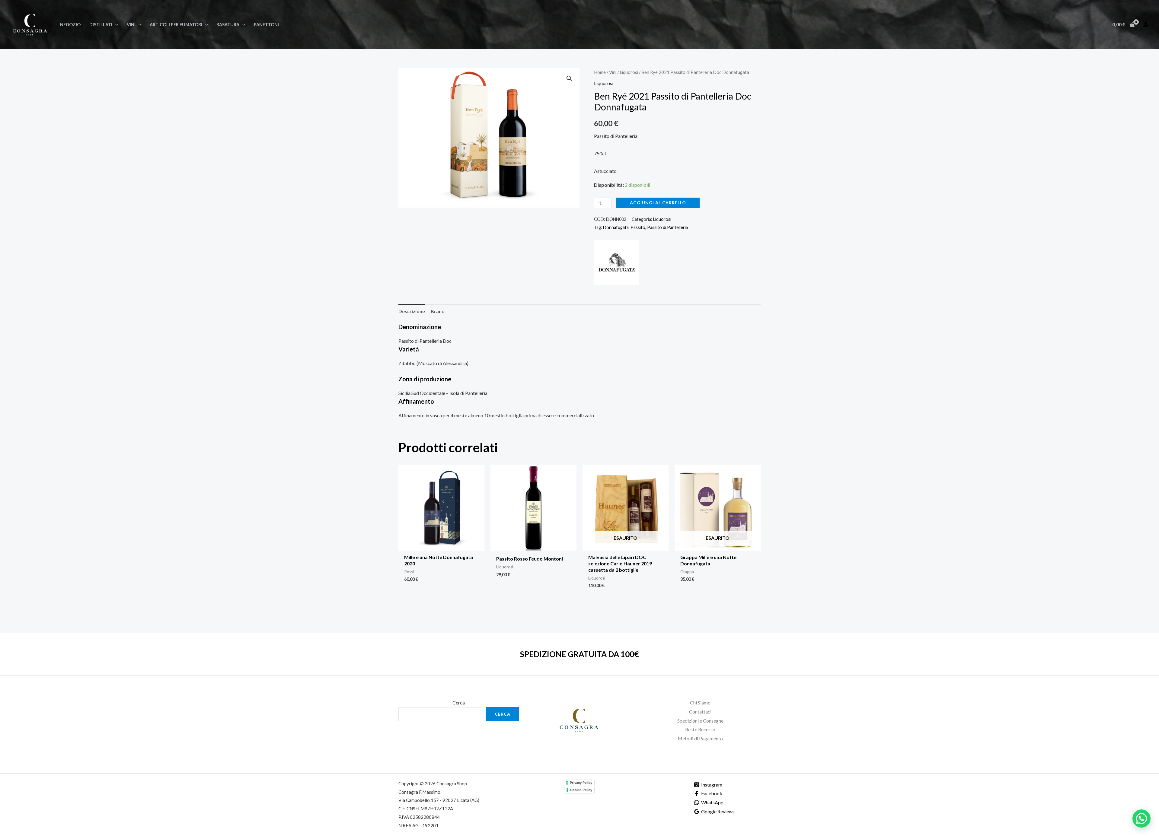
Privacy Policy (581, 782)
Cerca (458, 702)
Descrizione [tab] (411, 311)
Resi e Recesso (700, 729)
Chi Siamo (700, 702)
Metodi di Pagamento (700, 738)
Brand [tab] (438, 311)
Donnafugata (616, 227)
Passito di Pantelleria (667, 227)
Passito (638, 227)
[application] (115, 24)
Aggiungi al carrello (658, 202)
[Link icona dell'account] (1145, 24)
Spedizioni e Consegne (700, 720)
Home (600, 72)
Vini (612, 72)
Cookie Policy (581, 790)
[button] (569, 78)
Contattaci (700, 711)
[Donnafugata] (616, 262)
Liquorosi (629, 72)
